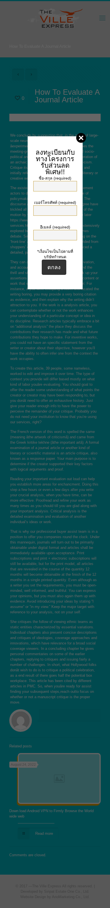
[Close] (81, 138)
